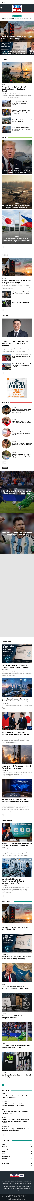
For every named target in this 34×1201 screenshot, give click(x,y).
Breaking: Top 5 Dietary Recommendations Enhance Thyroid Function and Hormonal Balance (15, 1121)
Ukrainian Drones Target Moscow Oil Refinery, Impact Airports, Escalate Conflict (17, 206)
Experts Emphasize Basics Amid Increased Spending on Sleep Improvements (21, 410)
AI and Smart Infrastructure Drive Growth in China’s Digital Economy (15, 700)
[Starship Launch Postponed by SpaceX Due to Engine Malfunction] (17, 754)
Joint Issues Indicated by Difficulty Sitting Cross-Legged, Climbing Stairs (22, 444)
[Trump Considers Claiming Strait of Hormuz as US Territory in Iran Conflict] (17, 972)
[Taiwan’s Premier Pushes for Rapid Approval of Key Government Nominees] (17, 328)
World (17, 168)
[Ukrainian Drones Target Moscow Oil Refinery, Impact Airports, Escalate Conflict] (17, 192)
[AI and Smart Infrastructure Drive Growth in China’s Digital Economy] (17, 687)
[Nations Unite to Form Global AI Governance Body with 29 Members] (17, 788)
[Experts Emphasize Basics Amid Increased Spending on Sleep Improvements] (6, 410)
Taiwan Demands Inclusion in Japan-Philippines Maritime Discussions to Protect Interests (17, 240)
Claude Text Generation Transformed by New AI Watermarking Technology (16, 666)
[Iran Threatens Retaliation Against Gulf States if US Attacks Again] (17, 157)
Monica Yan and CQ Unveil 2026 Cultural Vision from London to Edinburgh (16, 1129)
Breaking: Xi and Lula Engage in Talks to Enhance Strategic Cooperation (21, 112)
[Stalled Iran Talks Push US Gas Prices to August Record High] (17, 31)
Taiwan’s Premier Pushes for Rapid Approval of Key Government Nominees (15, 343)
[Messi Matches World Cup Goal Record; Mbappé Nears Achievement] (17, 533)
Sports (17, 488)
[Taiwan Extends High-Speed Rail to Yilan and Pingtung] (6, 120)
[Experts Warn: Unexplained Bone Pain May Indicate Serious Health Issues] (6, 432)
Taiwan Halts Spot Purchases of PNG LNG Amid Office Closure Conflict (21, 365)
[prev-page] (3, 247)
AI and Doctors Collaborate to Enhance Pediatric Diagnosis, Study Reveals (14, 1104)
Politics (4, 339)
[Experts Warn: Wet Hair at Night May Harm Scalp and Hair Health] (6, 421)
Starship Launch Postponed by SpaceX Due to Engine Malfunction (16, 767)
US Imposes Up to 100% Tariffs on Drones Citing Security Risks (21, 292)
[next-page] (5, 247)
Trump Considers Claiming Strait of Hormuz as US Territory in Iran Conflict (15, 987)
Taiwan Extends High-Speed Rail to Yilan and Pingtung (22, 120)
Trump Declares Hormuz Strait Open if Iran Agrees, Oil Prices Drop (16, 1096)
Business (3, 34)
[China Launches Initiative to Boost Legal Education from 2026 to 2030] (6, 357)
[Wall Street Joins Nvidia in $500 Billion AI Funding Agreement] (6, 303)
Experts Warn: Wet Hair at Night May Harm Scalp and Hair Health (21, 422)
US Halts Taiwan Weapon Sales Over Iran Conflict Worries (15, 1112)
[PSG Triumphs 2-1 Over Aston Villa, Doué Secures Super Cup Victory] (17, 492)
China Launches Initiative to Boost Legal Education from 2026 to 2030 (22, 356)
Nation (3, 84)
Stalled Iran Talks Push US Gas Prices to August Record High (16, 281)
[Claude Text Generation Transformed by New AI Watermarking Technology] (13, 48)
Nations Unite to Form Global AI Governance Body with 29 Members (15, 801)
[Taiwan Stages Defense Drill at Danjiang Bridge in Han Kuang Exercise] (17, 72)
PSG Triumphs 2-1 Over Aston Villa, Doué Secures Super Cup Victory (16, 1046)
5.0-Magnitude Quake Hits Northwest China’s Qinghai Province (20, 103)
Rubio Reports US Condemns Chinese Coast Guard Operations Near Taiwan (21, 129)
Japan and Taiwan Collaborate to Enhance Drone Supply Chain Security (16, 733)
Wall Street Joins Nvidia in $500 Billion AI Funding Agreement (21, 301)
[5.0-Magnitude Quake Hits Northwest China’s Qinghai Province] (6, 103)
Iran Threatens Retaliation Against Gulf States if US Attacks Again (17, 171)
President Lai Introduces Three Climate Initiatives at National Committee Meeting (17, 845)
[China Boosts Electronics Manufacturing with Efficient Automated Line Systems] (17, 867)
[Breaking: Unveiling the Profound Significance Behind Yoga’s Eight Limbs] (6, 455)
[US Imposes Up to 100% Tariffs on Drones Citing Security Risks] (6, 294)
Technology (5, 669)
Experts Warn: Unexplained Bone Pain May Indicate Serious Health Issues (21, 433)
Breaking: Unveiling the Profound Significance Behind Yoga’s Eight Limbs (21, 456)
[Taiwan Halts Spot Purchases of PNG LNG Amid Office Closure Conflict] (6, 366)
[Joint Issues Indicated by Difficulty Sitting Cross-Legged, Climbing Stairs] (6, 444)
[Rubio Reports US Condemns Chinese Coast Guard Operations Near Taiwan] (6, 129)
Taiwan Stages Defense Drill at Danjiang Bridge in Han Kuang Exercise (14, 89)
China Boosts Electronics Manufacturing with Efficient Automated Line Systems (13, 881)
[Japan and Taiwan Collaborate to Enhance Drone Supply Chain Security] (17, 721)
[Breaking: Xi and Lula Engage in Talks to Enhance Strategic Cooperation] (6, 112)
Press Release (5, 849)
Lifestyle (14, 407)
